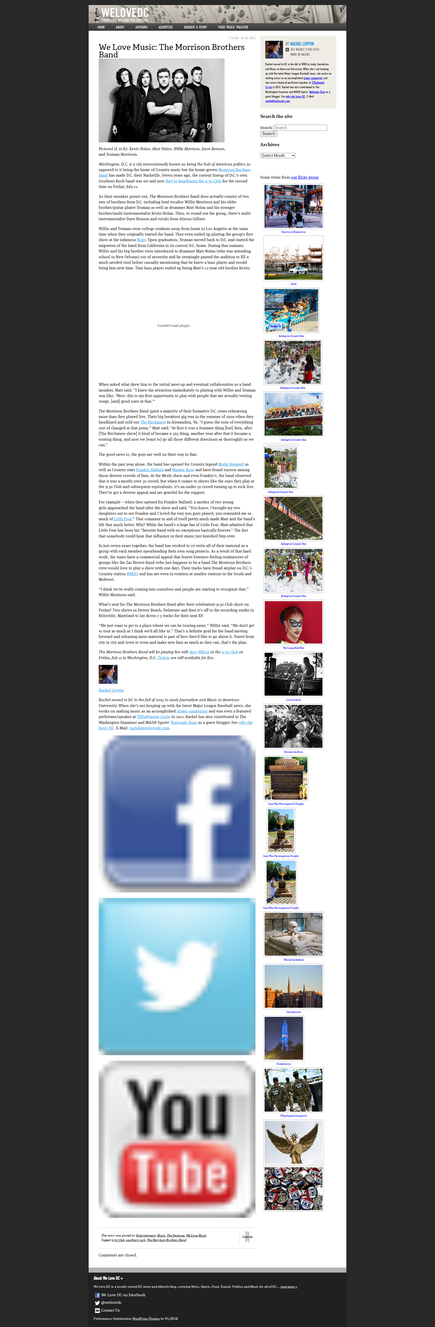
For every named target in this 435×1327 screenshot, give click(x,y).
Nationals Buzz (184, 723)
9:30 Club (230, 652)
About (120, 27)
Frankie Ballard (150, 470)
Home (101, 27)
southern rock (135, 1240)
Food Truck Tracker (233, 27)
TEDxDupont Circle (153, 717)
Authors (141, 27)
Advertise (166, 27)
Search (266, 128)
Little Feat (123, 519)
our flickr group (305, 178)
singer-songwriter (192, 711)
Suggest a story (195, 27)
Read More (287, 1286)
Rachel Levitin (111, 691)
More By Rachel (300, 54)
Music (161, 1235)
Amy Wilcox (199, 652)
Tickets (164, 658)
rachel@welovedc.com (149, 728)
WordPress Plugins (146, 1318)
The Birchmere (153, 422)
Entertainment (146, 1235)
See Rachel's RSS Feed (305, 49)
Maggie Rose (183, 470)
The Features (176, 1235)
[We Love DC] (220, 15)
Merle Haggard (231, 465)
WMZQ (132, 574)
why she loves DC (295, 96)
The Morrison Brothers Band (166, 1240)
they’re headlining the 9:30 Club (193, 181)
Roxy (141, 240)
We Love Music (196, 1235)
